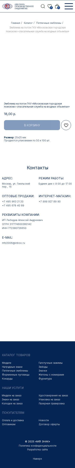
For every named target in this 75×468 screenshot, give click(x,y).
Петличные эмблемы (48, 22)
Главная (15, 22)
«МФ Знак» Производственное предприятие (24, 6)
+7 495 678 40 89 (13, 205)
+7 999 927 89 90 (50, 201)
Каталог (28, 22)
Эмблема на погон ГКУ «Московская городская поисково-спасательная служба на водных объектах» (37, 29)
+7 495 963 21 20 (12, 201)
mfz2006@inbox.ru (13, 242)
